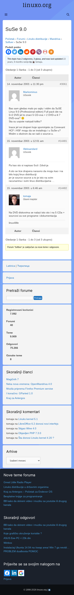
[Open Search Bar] (68, 14)
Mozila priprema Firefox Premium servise (29, 388)
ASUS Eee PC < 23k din (17, 538)
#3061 (63, 84)
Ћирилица (23, 265)
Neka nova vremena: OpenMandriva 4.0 (29, 384)
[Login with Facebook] (7, 573)
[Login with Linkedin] (14, 573)
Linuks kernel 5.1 (28, 419)
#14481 (62, 140)
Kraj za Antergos (15, 398)
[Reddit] (26, 52)
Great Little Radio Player (17, 482)
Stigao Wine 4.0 (27, 428)
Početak (10, 38)
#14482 (62, 188)
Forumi (21, 38)
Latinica (10, 265)
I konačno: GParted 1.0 (19, 393)
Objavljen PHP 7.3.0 (29, 433)
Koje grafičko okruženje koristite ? (23, 533)
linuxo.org (37, 5)
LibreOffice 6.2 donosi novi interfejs (38, 423)
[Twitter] (14, 52)
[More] (51, 52)
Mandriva (55, 38)
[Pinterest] (33, 52)
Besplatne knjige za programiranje (23, 496)
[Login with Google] (21, 573)
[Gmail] (45, 52)
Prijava (10, 277)
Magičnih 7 (12, 379)
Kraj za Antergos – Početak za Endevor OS (28, 491)
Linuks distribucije (37, 38)
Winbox (8, 542)
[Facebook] (8, 52)
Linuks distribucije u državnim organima (26, 487)
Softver (9, 42)
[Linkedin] (20, 52)
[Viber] (39, 52)
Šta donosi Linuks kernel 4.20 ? (36, 437)
